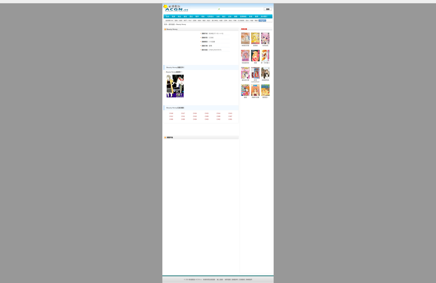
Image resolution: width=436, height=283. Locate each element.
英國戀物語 (265, 80)
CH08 (218, 116)
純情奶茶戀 (245, 45)
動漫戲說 (192, 279)
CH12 (171, 116)
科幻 (190, 20)
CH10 (195, 116)
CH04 (195, 119)
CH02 (218, 119)
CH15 (206, 113)
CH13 (230, 113)
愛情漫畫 (172, 24)
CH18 (211, 50)
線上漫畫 (220, 279)
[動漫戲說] (176, 12)
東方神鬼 (215, 20)
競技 (204, 20)
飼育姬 (255, 45)
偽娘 (251, 20)
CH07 (230, 116)
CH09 (206, 116)
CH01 (230, 119)
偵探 (199, 20)
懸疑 (256, 20)
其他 (230, 20)
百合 (247, 20)
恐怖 (225, 20)
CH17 (183, 113)
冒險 (176, 20)
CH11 (183, 116)
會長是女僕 (245, 80)
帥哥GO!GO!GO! (255, 81)
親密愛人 (265, 97)
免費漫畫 (228, 279)
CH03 (206, 119)
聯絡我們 (249, 279)
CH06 (171, 119)
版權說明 (235, 279)
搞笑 (180, 20)
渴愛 (255, 63)
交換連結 (242, 279)
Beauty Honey (172, 29)
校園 (220, 20)
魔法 (208, 20)
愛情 (194, 20)
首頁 (165, 24)
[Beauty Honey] (175, 97)
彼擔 (245, 97)
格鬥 (185, 20)
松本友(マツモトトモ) (216, 33)
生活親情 (241, 20)
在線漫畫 (212, 279)
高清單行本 (169, 20)
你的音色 (265, 45)
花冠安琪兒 (245, 63)
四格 (234, 20)
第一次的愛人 (265, 63)
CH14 (218, 113)
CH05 (183, 119)
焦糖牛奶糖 (255, 97)
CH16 (195, 113)
